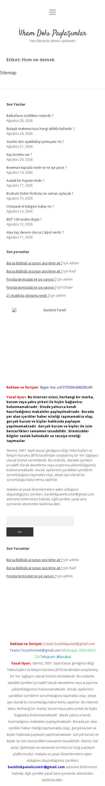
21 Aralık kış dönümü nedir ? (27, 295)
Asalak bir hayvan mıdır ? (25, 180)
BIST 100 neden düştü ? (23, 219)
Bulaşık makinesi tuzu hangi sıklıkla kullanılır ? (40, 128)
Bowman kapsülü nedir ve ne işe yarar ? (36, 167)
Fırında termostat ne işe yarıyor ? (31, 279)
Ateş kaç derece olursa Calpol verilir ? (35, 232)
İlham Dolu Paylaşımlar (52, 33)
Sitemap (8, 73)
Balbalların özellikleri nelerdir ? (29, 115)
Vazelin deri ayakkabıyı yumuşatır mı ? (35, 141)
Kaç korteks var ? (19, 154)
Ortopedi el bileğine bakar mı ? (30, 206)
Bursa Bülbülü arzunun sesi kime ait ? (34, 263)
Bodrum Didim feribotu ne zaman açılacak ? (39, 193)
